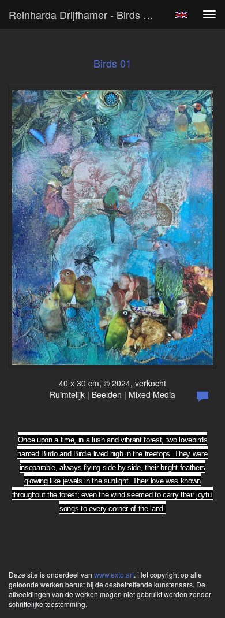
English (181, 15)
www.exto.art (114, 574)
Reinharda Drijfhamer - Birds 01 (82, 14)
